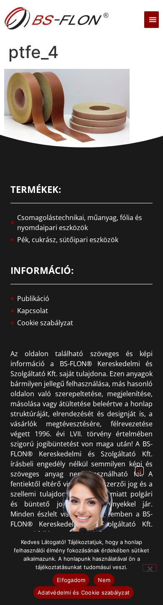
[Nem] (150, 568)
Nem (104, 580)
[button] (139, 471)
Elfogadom (71, 580)
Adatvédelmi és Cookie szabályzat (84, 592)
